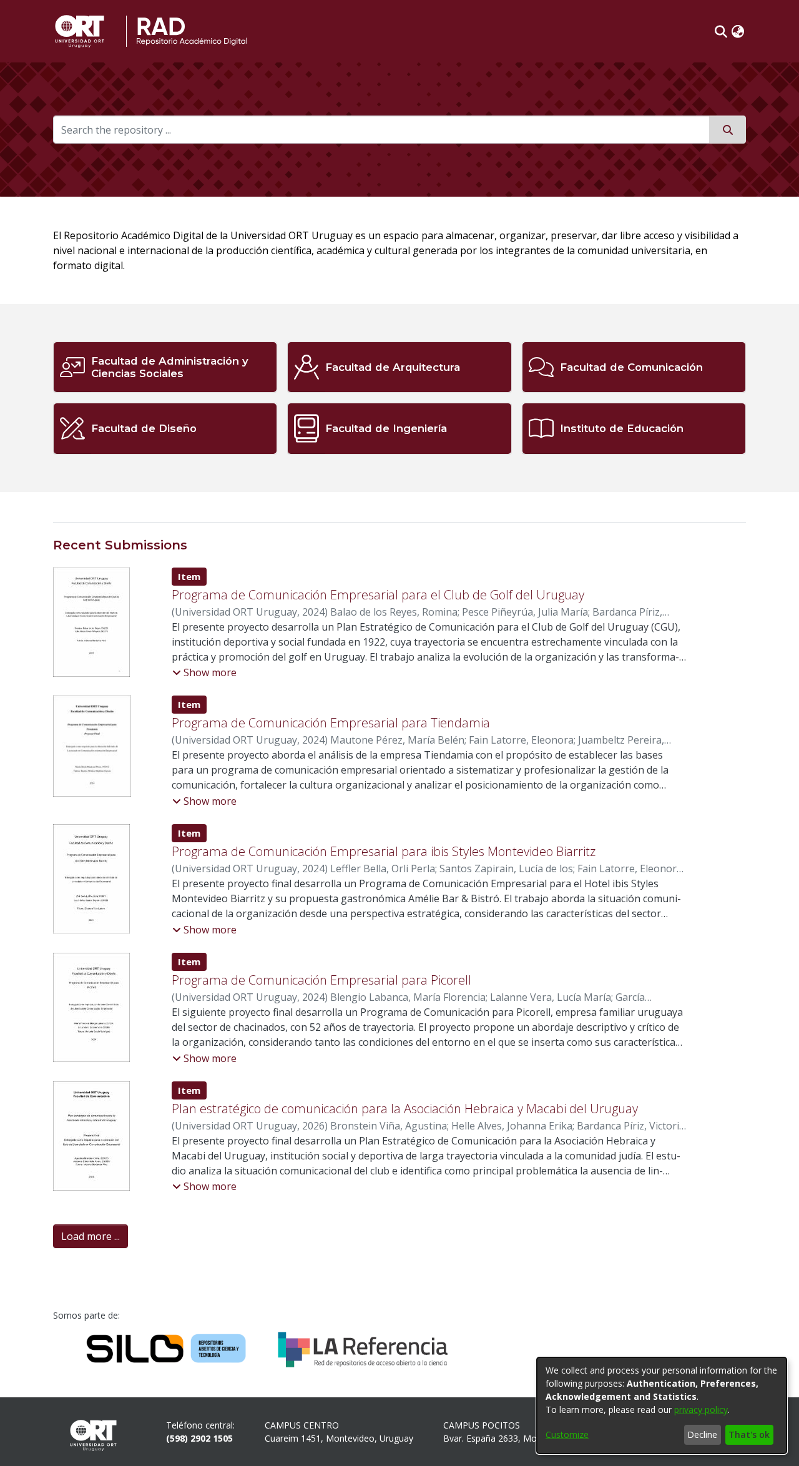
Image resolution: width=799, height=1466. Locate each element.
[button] (721, 31)
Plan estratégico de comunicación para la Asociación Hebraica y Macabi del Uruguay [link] (405, 1108)
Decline (702, 1434)
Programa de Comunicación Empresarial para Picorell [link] (321, 980)
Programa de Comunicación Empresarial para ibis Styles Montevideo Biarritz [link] (384, 851)
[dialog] (662, 1405)
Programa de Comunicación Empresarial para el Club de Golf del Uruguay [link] (378, 594)
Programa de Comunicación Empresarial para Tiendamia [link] (331, 722)
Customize (567, 1434)
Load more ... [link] (90, 1236)
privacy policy (701, 1409)
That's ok (749, 1434)
